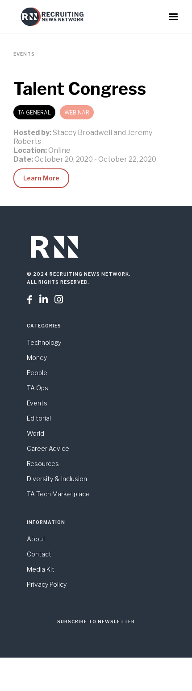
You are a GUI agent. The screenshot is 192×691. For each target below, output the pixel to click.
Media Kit (40, 569)
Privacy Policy (47, 584)
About (36, 539)
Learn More (41, 178)
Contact (39, 554)
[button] (173, 17)
